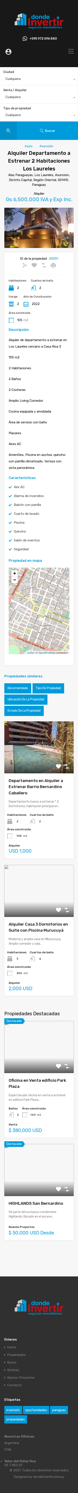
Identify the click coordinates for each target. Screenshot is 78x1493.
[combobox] (39, 80)
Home (11, 1347)
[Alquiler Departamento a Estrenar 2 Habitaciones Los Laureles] (39, 605)
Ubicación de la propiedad (26, 699)
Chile (7, 1449)
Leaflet (30, 652)
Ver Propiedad (39, 763)
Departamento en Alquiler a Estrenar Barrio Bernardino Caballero (36, 786)
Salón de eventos (27, 540)
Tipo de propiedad (17, 108)
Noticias (13, 1370)
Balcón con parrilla (27, 505)
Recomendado (18, 688)
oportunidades (36, 1410)
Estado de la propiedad (24, 710)
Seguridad (21, 549)
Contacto (14, 1385)
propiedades (15, 1419)
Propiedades (16, 1355)
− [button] (14, 580)
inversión (13, 1410)
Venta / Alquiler (15, 90)
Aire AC (19, 487)
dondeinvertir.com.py (48, 1477)
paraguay (59, 1410)
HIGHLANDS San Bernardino (36, 1203)
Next (71, 227)
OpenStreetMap (46, 652)
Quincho (20, 531)
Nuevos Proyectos (21, 1377)
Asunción (46, 146)
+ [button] (14, 573)
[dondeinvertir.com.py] (39, 29)
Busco (11, 1362)
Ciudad (8, 72)
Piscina (19, 523)
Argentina (11, 1443)
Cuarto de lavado (26, 514)
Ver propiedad (39, 1062)
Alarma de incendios (29, 496)
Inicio (28, 146)
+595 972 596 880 (43, 38)
